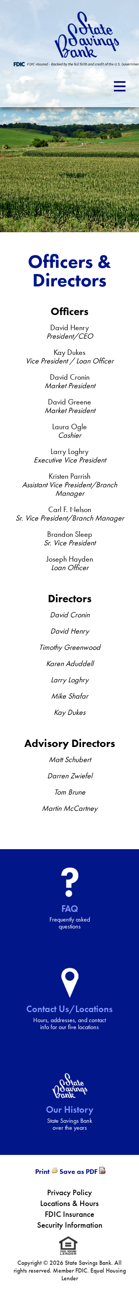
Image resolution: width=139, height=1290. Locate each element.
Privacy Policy (69, 1192)
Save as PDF (78, 1171)
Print (42, 1171)
